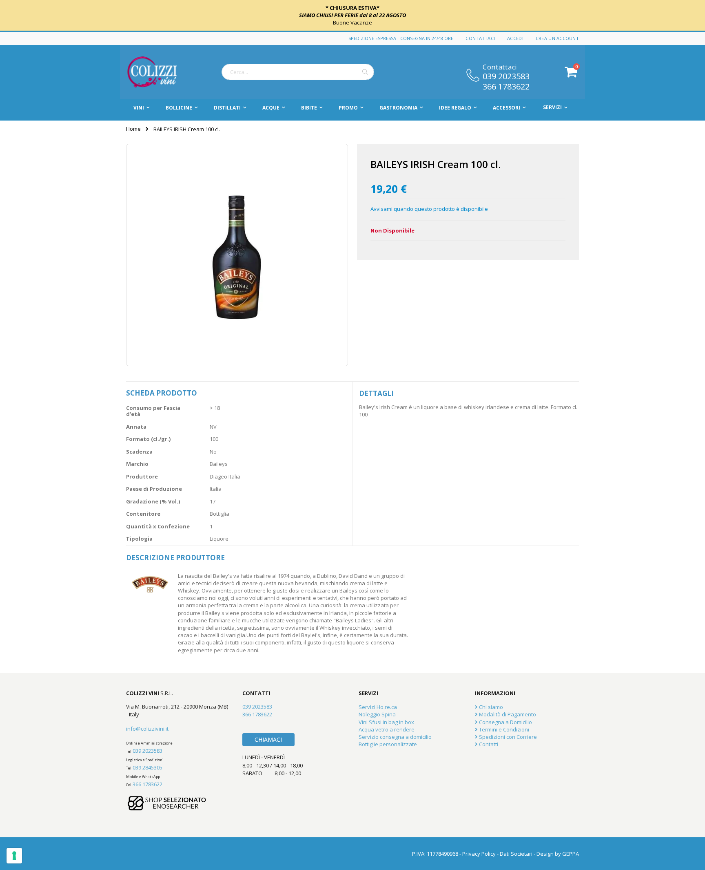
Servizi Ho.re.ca (378, 707)
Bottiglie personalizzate (388, 744)
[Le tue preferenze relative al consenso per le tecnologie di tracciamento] (14, 855)
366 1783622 (506, 86)
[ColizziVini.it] (160, 71)
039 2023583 (506, 76)
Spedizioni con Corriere (507, 736)
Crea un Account (557, 38)
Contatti (488, 744)
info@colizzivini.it (147, 728)
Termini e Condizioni (503, 729)
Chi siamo (490, 707)
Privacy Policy (479, 853)
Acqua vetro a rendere (387, 729)
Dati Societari (516, 853)
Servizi (552, 107)
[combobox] (298, 72)
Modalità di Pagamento (507, 714)
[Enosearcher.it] (167, 814)
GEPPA (570, 853)
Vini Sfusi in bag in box (386, 722)
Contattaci (480, 38)
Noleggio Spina (377, 714)
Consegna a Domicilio (505, 722)
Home (133, 128)
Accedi (515, 38)
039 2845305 (147, 767)
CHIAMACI (268, 739)
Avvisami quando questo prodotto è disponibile (429, 208)
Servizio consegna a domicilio (395, 736)
